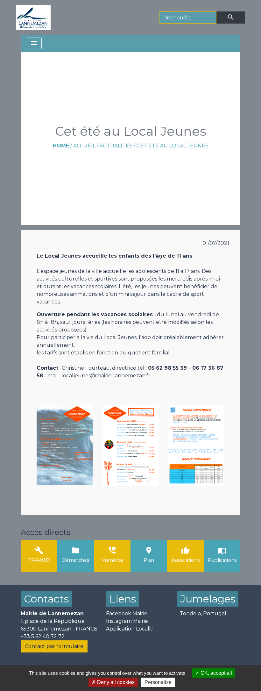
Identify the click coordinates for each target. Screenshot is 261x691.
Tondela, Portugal (203, 613)
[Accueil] (33, 17)
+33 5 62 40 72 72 (43, 636)
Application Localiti (129, 629)
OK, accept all (215, 673)
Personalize (158, 682)
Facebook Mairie (126, 613)
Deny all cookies (115, 682)
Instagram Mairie (127, 621)
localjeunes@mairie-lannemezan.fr (106, 376)
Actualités (116, 146)
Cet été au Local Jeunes (172, 146)
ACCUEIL (84, 146)
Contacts (46, 599)
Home (61, 146)
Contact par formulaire (54, 646)
